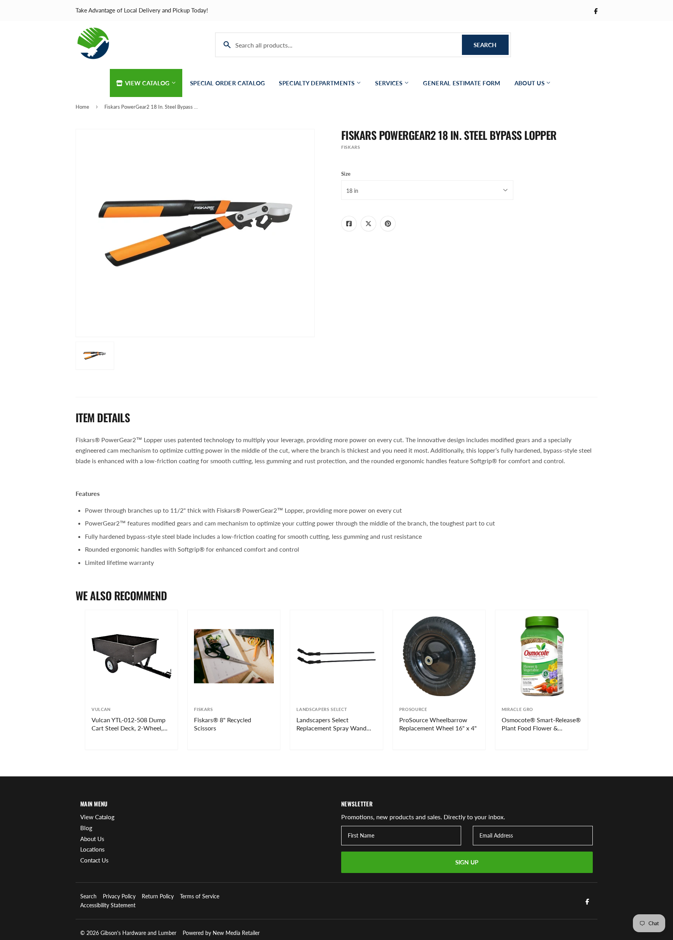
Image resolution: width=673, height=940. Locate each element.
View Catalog (147, 82)
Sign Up (466, 862)
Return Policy (158, 896)
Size (346, 174)
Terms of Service (199, 896)
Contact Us (94, 860)
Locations (92, 849)
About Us (530, 82)
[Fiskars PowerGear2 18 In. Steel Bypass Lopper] (95, 356)
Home (82, 107)
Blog (86, 827)
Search (491, 44)
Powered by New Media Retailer (221, 932)
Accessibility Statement (108, 905)
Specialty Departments (317, 82)
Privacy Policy (119, 896)
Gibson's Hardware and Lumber (138, 932)
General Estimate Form (461, 82)
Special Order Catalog (227, 82)
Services (389, 82)
